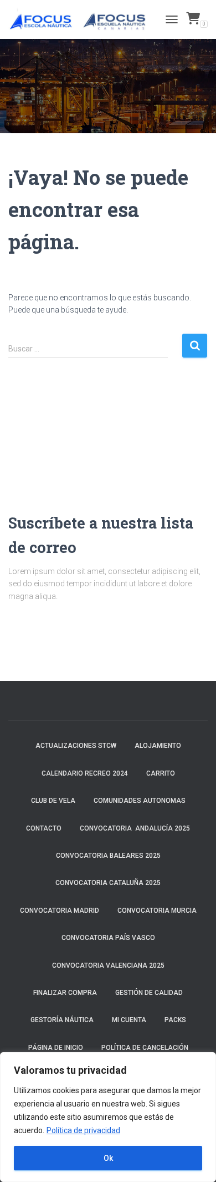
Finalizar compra (65, 993)
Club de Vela (53, 800)
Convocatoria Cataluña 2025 (108, 883)
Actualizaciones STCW (75, 746)
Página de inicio (55, 1048)
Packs (175, 1020)
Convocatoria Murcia (157, 910)
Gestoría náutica (62, 1020)
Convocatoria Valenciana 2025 (108, 965)
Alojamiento (158, 746)
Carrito (160, 773)
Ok (108, 1158)
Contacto (43, 828)
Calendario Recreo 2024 (85, 773)
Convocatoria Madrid (59, 910)
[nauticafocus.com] (82, 19)
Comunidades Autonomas (140, 800)
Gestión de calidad (149, 993)
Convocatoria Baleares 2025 (108, 855)
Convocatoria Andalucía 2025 (135, 828)
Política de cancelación (144, 1048)
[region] (108, 1117)
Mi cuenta (129, 1020)
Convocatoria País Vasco (108, 938)
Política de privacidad (83, 1130)
